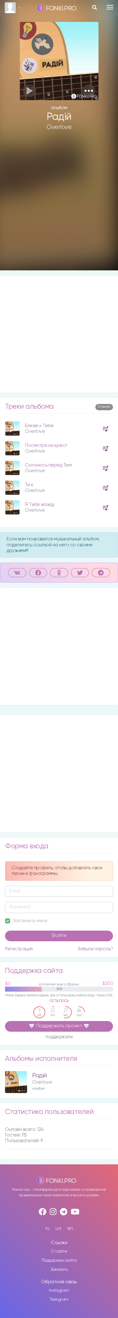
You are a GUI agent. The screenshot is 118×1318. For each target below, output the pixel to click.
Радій (39, 1075)
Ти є (29, 485)
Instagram (59, 1290)
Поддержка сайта (59, 1260)
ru (47, 1228)
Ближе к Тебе (39, 425)
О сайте (59, 1251)
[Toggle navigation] (110, 7)
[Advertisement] (59, 205)
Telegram (59, 1299)
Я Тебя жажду (39, 504)
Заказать (59, 1269)
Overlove (59, 127)
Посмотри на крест (46, 445)
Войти (59, 935)
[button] (88, 90)
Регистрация (19, 949)
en (70, 1228)
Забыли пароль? (95, 949)
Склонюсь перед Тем (48, 465)
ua (58, 1228)
